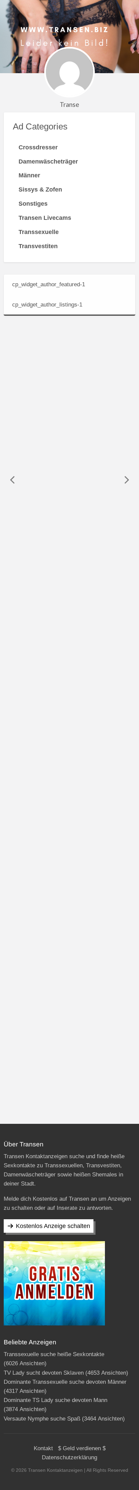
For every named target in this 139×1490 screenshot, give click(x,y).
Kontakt (43, 1448)
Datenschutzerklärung (69, 1457)
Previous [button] (12, 479)
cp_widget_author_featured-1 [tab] (48, 284)
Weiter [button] (126, 479)
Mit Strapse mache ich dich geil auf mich (72, 682)
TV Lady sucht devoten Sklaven (44, 1373)
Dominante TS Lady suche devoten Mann (55, 1400)
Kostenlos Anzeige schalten (53, 1226)
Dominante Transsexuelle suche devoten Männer (65, 1382)
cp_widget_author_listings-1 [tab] (47, 304)
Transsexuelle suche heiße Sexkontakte (54, 1354)
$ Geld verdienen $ (82, 1448)
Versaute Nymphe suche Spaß (42, 1418)
